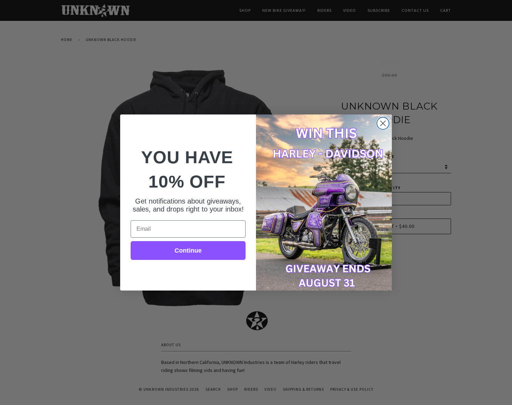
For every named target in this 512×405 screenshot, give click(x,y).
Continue (188, 250)
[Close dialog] (383, 123)
